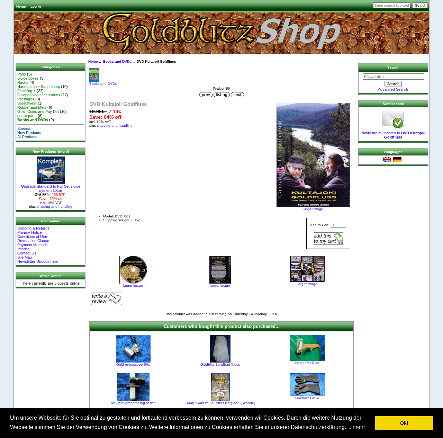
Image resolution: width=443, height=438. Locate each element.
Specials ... (26, 128)
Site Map (24, 257)
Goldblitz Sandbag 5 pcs (220, 364)
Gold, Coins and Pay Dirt (38, 111)
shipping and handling (54, 206)
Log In (35, 6)
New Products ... (31, 133)
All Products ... (29, 137)
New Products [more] (51, 151)
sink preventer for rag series (133, 403)
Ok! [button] (404, 423)
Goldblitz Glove (307, 398)
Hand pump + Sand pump (38, 86)
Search (393, 67)
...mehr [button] (357, 427)
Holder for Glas (307, 363)
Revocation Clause (33, 241)
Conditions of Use (32, 236)
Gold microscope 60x (133, 364)
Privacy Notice (29, 232)
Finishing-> (26, 91)
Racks (22, 82)
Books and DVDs (117, 61)
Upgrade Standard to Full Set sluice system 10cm (50, 188)
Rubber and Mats (31, 107)
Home (21, 6)
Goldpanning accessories (38, 95)
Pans (21, 74)
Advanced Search (393, 89)
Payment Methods (32, 245)
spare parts (27, 116)
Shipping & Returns (33, 228)
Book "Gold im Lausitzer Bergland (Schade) (220, 403)
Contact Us (26, 253)
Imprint (23, 249)
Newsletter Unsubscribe (37, 261)
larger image (133, 285)
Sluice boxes (28, 78)
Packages (25, 99)
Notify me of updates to (393, 135)
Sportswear (27, 103)
